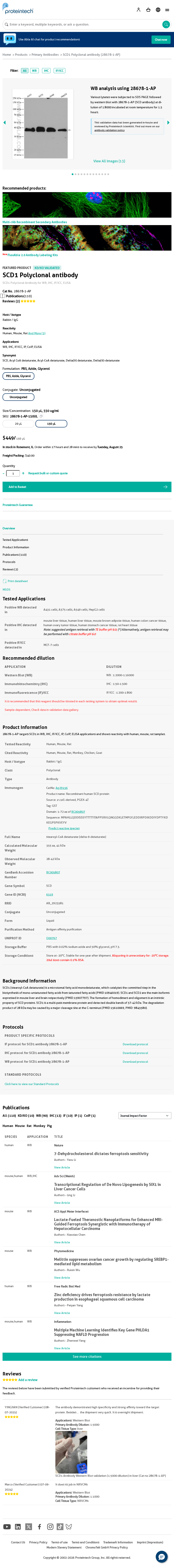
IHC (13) (55, 1116)
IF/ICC (59, 70)
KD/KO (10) (26, 1116)
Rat (29, 1126)
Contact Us (18, 1542)
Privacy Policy (38, 1542)
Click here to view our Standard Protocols (32, 1084)
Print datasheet (17, 581)
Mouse (20, 1126)
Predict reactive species (64, 828)
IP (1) (78, 1116)
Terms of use (59, 1542)
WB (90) (42, 1116)
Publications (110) (15, 554)
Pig (49, 1126)
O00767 (51, 938)
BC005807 (78, 811)
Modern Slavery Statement (63, 1547)
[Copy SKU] (41, 416)
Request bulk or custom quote (48, 473)
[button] (162, 1557)
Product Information (16, 547)
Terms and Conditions (85, 1542)
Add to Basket (17, 486)
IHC (46, 70)
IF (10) (68, 1116)
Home (7, 55)
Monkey (39, 1126)
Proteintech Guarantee (18, 505)
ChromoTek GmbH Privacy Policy (107, 1547)
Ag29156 (62, 788)
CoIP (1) (89, 1116)
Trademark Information (118, 1542)
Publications (15, 296)
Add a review (28, 1380)
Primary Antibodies (45, 55)
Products (21, 55)
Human (8, 1126)
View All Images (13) (109, 161)
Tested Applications (15, 539)
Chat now (161, 39)
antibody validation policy (109, 130)
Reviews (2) (11, 301)
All (25, 70)
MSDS (6, 589)
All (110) (9, 1116)
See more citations (87, 1357)
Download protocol (135, 1044)
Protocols (9, 562)
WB (34, 70)
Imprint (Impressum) (150, 1542)
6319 (49, 894)
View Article (62, 1167)
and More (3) (36, 333)
